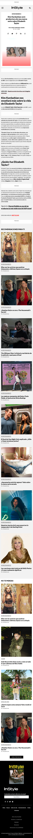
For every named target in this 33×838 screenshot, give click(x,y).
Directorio (16, 825)
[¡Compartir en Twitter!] (12, 33)
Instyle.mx (15, 215)
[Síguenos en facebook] (5, 801)
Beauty (8, 807)
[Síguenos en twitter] (10, 801)
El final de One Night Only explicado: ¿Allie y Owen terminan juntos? (16, 440)
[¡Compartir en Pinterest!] (16, 33)
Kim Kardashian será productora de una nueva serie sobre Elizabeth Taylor (16, 20)
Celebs (3, 658)
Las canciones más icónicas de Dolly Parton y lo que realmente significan (16, 569)
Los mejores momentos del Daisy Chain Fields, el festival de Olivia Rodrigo (15, 397)
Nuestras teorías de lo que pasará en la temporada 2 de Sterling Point (14, 526)
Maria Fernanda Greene (17, 27)
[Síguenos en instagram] (7, 801)
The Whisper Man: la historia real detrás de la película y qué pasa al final (16, 354)
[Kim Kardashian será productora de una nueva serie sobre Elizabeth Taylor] (16, 52)
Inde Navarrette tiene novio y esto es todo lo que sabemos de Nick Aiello (16, 662)
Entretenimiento (16, 13)
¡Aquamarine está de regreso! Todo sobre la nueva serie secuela (15, 483)
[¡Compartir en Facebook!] (8, 33)
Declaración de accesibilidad (16, 827)
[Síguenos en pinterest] (12, 801)
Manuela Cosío (6, 270)
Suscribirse (16, 797)
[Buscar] (30, 8)
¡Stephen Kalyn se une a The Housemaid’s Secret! (16, 311)
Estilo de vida (5, 701)
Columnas (16, 810)
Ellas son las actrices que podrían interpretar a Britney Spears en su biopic (15, 268)
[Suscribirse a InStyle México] (16, 774)
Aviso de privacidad (16, 816)
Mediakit (16, 822)
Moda (4, 807)
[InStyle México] (17, 8)
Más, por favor (16, 757)
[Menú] (2, 8)
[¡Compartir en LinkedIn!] (20, 33)
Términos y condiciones (16, 819)
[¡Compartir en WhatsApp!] (25, 33)
